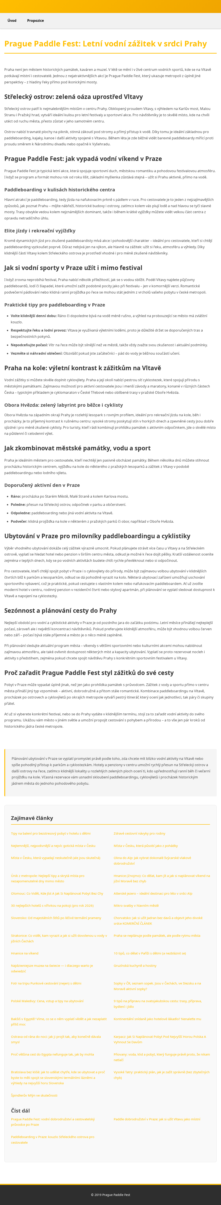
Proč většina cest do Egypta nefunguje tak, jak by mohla (52, 1054)
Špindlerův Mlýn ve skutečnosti (34, 1095)
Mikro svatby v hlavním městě (136, 905)
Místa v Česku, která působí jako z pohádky (146, 845)
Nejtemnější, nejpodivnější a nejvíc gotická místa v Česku (53, 845)
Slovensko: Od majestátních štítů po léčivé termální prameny (56, 918)
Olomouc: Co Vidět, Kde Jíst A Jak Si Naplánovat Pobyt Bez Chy (57, 893)
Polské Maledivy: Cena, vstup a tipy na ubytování (47, 1001)
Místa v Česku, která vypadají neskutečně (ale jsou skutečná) (55, 858)
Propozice (35, 20)
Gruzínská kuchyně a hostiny (135, 965)
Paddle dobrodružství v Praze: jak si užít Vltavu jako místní (157, 1119)
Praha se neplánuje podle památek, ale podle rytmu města (157, 935)
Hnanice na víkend (24, 953)
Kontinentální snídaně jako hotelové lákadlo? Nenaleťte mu (157, 1019)
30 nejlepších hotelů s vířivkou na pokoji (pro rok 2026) (52, 905)
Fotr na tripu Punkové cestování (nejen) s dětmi (46, 983)
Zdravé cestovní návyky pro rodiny (139, 833)
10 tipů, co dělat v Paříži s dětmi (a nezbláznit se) (150, 953)
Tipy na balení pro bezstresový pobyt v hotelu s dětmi (51, 833)
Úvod (12, 20)
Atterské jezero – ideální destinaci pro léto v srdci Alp (153, 893)
